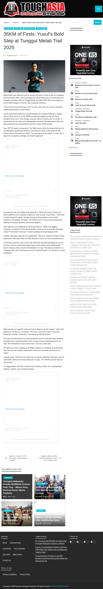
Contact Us (7, 560)
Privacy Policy (25, 574)
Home (5, 543)
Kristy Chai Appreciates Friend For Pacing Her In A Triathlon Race (16, 517)
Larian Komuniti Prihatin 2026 (85, 105)
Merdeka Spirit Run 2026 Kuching (86, 129)
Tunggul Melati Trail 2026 (83, 111)
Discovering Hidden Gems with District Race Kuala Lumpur (49, 490)
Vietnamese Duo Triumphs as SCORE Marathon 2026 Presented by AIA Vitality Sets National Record (84, 253)
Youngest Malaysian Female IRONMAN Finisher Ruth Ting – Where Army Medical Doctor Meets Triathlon (16, 487)
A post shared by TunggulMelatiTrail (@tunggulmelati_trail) (30, 439)
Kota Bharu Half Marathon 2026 (86, 117)
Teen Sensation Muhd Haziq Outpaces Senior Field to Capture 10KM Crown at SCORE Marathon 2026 (84, 262)
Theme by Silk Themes (60, 586)
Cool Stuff (6, 554)
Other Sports (17, 554)
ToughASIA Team (12, 55)
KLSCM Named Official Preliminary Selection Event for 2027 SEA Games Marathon (83, 279)
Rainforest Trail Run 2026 (83, 99)
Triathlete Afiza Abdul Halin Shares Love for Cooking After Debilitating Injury (49, 517)
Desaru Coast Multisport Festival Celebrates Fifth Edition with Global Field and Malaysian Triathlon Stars (84, 245)
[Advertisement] (85, 181)
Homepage (7, 22)
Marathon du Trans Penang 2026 (86, 93)
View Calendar (73, 147)
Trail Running (41, 28)
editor (5, 496)
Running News (29, 28)
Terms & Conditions (10, 574)
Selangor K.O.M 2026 (82, 135)
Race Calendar (19, 548)
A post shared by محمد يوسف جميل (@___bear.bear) (31, 206)
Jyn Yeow (39, 496)
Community (15, 22)
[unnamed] (85, 60)
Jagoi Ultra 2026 (80, 123)
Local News (18, 28)
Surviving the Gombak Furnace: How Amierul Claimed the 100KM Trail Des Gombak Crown (83, 271)
